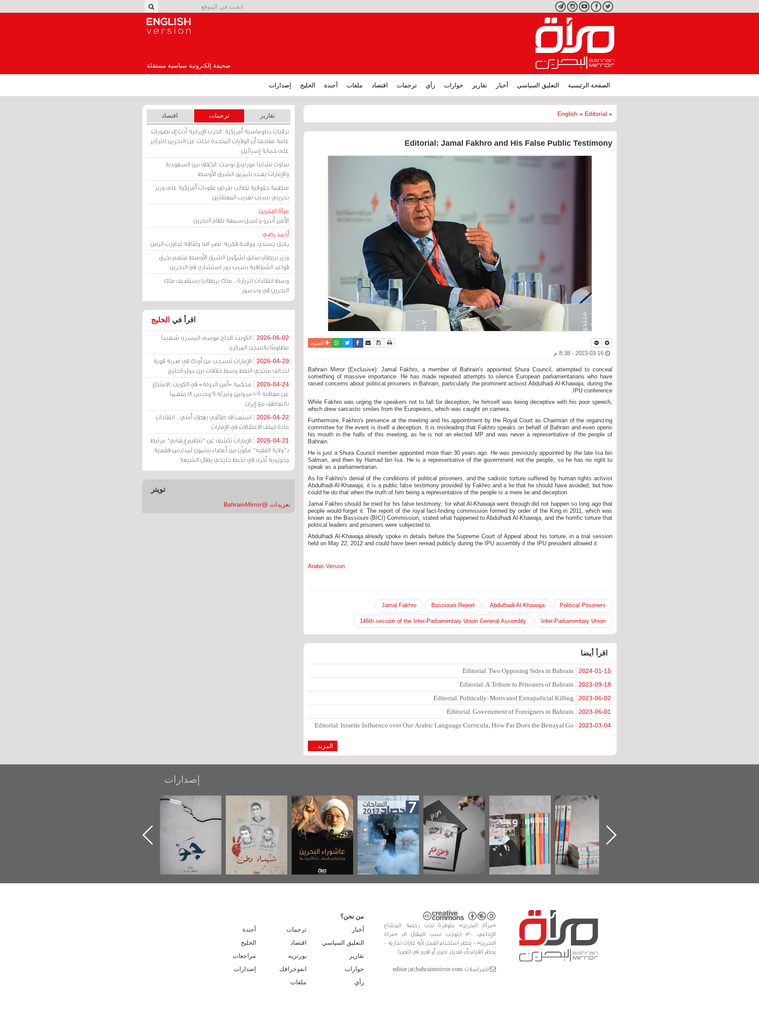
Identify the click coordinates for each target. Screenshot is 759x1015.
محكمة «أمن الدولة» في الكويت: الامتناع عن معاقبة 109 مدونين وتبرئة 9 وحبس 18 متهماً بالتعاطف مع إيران (220, 393)
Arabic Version (326, 566)
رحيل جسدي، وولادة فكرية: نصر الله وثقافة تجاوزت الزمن (219, 238)
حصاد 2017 (463, 805)
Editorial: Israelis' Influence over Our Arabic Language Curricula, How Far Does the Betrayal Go (462, 725)
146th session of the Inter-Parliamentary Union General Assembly (443, 621)
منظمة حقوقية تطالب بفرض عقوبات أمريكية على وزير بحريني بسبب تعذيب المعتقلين (222, 192)
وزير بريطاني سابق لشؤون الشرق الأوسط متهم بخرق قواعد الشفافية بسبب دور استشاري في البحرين (224, 261)
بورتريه (297, 955)
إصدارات (280, 85)
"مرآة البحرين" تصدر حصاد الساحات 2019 (594, 815)
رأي (430, 85)
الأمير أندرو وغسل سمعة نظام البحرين (241, 215)
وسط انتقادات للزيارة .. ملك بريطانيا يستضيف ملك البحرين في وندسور (226, 285)
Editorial (596, 113)
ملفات (355, 85)
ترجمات (407, 85)
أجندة (331, 85)
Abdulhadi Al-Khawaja (517, 605)
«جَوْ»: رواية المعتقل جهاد (265, 810)
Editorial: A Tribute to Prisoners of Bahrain (535, 684)
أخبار (502, 85)
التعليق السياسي (538, 85)
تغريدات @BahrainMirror (257, 504)
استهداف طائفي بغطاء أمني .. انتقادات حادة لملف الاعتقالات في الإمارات (222, 421)
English (567, 113)
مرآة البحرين (574, 43)
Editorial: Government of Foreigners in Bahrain (529, 711)
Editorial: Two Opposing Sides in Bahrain (537, 670)
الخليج (307, 85)
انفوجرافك (293, 968)
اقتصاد (380, 85)
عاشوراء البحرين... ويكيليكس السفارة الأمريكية (397, 815)
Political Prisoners (583, 605)
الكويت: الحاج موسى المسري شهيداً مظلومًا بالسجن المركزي (225, 342)
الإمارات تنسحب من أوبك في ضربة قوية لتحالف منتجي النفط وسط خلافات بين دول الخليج (221, 365)
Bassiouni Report (453, 605)
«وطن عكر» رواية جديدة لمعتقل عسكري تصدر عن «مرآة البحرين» (528, 820)
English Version (169, 26)
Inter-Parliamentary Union (573, 621)
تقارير (479, 85)
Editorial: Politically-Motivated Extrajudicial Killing (522, 697)
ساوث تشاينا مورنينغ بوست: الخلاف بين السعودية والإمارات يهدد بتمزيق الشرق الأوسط (227, 168)
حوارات (453, 85)
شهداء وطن (331, 805)
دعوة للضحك (199, 805)
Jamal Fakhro (399, 605)
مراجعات (244, 955)
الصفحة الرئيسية (589, 85)
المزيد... (322, 745)
